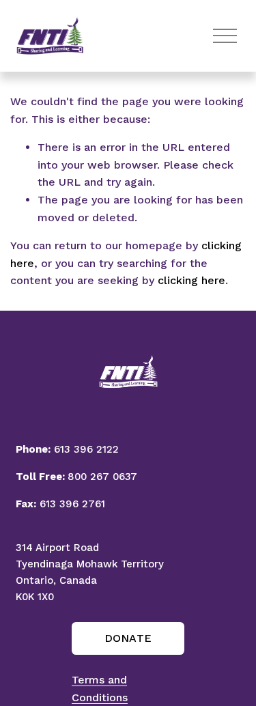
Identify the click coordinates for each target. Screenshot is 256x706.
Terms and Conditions (100, 688)
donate (128, 638)
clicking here (191, 280)
